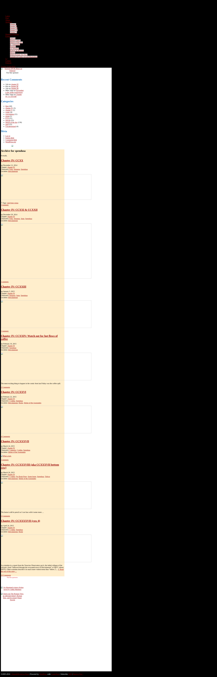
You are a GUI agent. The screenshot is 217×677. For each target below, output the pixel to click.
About (7, 20)
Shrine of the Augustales (32, 403)
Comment (5, 205)
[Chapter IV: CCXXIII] (46, 327)
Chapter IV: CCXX (12, 160)
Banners (13, 47)
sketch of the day (11, 122)
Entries (9, 138)
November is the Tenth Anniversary (14, 91)
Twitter (9, 67)
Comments (11, 140)
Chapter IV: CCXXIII (13, 286)
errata (7, 116)
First (7, 18)
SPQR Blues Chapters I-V (56, 9)
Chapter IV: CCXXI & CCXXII (19, 209)
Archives (8, 22)
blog (7, 106)
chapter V (13, 32)
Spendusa (24, 169)
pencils (7, 120)
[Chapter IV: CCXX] (46, 199)
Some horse (32, 477)
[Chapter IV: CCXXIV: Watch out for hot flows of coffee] (46, 380)
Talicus (47, 477)
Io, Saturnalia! (15, 44)
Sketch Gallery (15, 40)
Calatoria (12, 450)
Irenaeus (17, 169)
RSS (13, 67)
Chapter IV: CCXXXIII (13, 95)
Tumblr (3, 67)
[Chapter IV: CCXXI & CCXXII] (46, 278)
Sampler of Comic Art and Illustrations (23, 57)
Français (8, 63)
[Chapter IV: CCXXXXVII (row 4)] (46, 561)
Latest (7, 16)
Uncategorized (10, 126)
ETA (7, 118)
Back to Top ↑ (78, 674)
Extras (7, 36)
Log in (7, 136)
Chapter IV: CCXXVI (13, 392)
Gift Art (12, 38)
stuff (7, 124)
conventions (9, 114)
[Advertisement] (12, 637)
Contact (8, 61)
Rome (21, 403)
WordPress (43, 674)
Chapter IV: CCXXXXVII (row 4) (20, 520)
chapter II (13, 26)
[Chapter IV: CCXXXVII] (6, 456)
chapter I (13, 24)
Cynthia (12, 401)
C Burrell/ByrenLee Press (20, 674)
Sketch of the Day (16, 42)
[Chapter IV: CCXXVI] (46, 433)
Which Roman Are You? (18, 55)
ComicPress (55, 674)
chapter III (13, 28)
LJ (6, 59)
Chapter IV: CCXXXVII (15, 441)
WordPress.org (10, 142)
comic (7, 112)
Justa (22, 219)
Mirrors (12, 53)
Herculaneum (13, 171)
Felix (11, 169)
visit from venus (12, 203)
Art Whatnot (14, 49)
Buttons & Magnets (17, 51)
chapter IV (14, 30)
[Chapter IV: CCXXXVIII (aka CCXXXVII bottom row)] (46, 508)
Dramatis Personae (12, 34)
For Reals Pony (21, 477)
